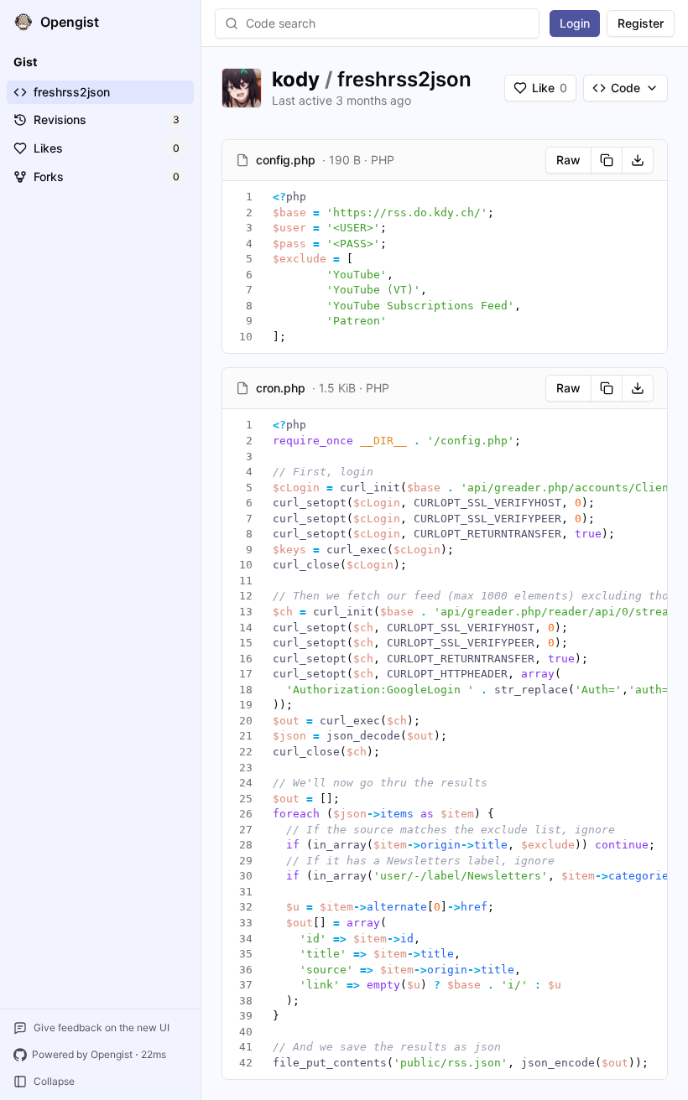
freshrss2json (404, 79)
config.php (285, 160)
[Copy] (607, 160)
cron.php (280, 388)
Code (625, 87)
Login (575, 23)
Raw (568, 160)
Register (641, 23)
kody (296, 79)
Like (549, 87)
